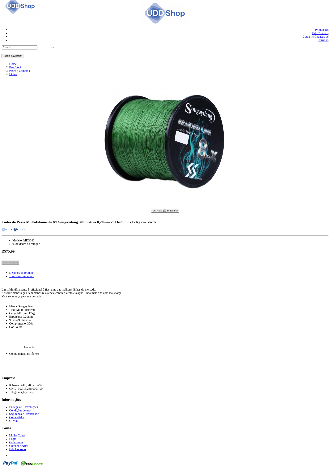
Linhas (13, 74)
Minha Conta (17, 435)
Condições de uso (20, 410)
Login (306, 36)
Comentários (16, 417)
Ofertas (13, 420)
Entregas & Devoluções (23, 407)
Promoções (321, 29)
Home (13, 64)
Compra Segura (18, 445)
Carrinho (323, 40)
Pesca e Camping (19, 70)
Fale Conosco (320, 33)
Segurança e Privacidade (24, 413)
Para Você (15, 67)
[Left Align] (52, 47)
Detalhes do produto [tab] (21, 272)
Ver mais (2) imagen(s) (165, 210)
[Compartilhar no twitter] (7, 230)
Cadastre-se (321, 36)
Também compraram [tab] (21, 276)
